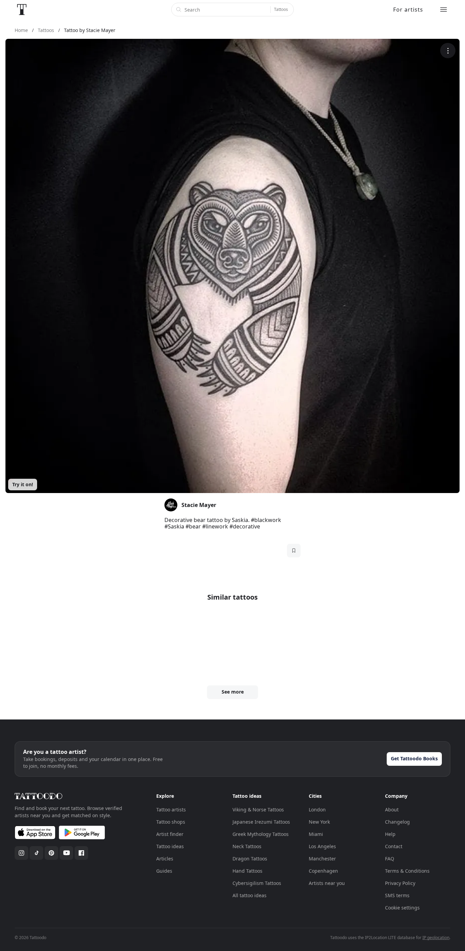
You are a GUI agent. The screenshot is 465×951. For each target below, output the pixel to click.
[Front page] (21, 9)
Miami (316, 834)
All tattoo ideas (250, 895)
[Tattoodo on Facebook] (81, 853)
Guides (164, 871)
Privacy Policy (400, 883)
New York (319, 822)
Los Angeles (322, 846)
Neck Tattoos (247, 846)
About (392, 809)
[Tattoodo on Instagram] (21, 853)
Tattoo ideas (170, 846)
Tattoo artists (171, 809)
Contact (393, 846)
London (317, 809)
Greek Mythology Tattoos (261, 834)
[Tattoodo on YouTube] (66, 853)
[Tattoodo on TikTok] (36, 853)
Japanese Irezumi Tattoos (261, 822)
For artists (408, 9)
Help (390, 834)
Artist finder (169, 834)
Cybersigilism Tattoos (257, 883)
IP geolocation (435, 937)
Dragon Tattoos (250, 858)
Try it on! (22, 484)
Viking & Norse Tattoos (258, 809)
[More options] (447, 50)
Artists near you (327, 883)
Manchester (322, 858)
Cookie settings (402, 907)
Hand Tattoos (247, 871)
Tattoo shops (170, 822)
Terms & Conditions (407, 871)
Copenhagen (323, 871)
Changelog (397, 822)
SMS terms (397, 895)
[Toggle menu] (443, 9)
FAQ (389, 858)
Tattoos (281, 9)
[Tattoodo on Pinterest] (51, 853)
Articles (164, 858)
